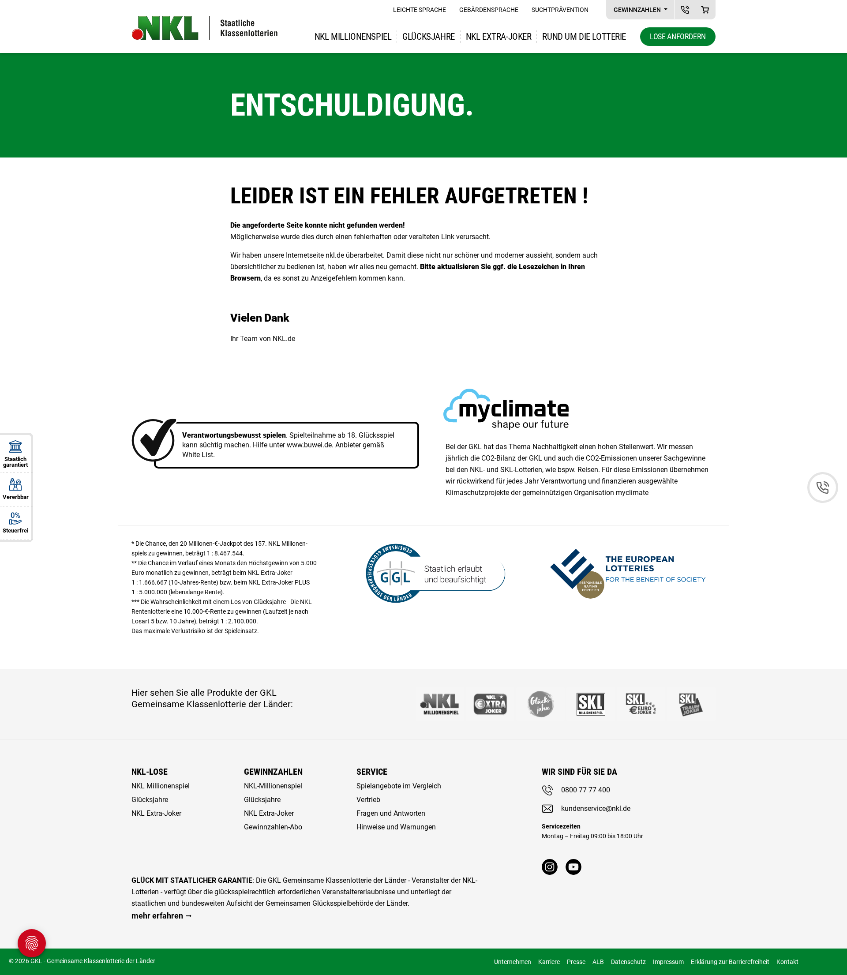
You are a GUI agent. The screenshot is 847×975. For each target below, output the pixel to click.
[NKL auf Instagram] (550, 867)
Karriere (549, 961)
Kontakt (787, 961)
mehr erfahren (157, 915)
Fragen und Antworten (390, 813)
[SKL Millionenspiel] (590, 704)
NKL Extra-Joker (156, 813)
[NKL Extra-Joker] (490, 704)
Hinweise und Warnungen (396, 827)
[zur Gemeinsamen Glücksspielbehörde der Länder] (430, 571)
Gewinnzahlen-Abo (273, 827)
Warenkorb (705, 9)
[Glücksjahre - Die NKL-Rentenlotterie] (540, 704)
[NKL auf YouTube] (573, 867)
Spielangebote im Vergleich (398, 786)
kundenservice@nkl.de (595, 808)
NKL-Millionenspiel (273, 786)
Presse (576, 961)
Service (371, 771)
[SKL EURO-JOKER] (641, 704)
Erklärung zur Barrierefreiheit (730, 961)
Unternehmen (512, 961)
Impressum (668, 961)
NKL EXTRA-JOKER (499, 36)
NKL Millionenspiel (353, 36)
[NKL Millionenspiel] (440, 704)
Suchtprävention (560, 9)
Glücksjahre (428, 36)
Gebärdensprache (488, 9)
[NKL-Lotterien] (204, 27)
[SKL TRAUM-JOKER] (691, 704)
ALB (598, 961)
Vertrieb (368, 799)
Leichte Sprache (419, 9)
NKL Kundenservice (685, 9)
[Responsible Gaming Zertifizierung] (628, 571)
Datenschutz (628, 961)
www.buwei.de (309, 445)
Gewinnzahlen (638, 9)
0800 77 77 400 (585, 790)
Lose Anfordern (678, 36)
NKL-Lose (149, 771)
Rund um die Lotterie (584, 36)
